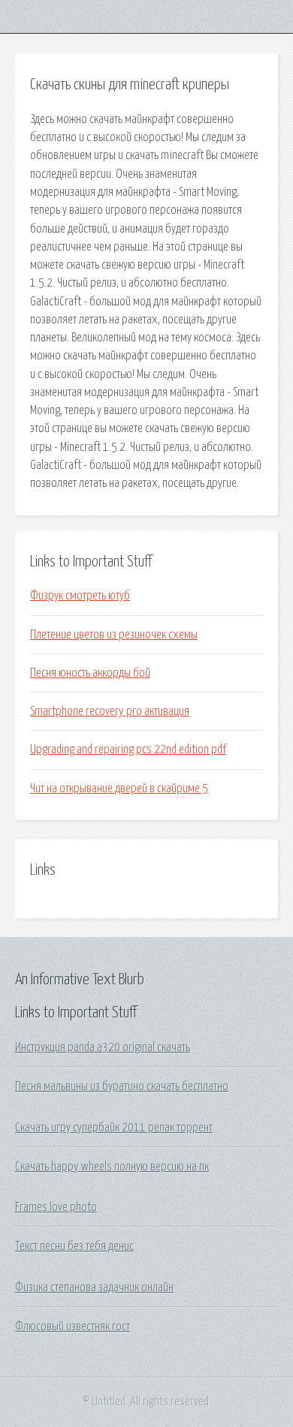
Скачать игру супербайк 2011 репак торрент (114, 1128)
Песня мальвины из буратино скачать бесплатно (121, 1086)
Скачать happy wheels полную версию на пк (112, 1167)
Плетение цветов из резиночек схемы (114, 635)
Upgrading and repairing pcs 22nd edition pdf (128, 750)
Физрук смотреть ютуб (80, 596)
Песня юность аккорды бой (90, 673)
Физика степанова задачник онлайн (94, 1287)
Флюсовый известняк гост (72, 1326)
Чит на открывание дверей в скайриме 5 (119, 789)
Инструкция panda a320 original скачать (102, 1047)
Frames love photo (56, 1207)
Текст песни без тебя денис (74, 1246)
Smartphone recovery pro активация (109, 711)
